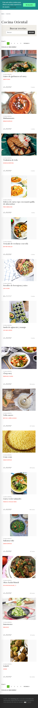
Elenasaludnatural (8, 163)
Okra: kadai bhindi (11, 582)
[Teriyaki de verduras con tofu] (19, 228)
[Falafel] (19, 651)
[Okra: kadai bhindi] (19, 567)
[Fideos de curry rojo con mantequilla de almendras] (19, 186)
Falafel (6, 666)
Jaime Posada (6, 79)
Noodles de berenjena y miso (15, 285)
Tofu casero (8, 415)
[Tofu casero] (19, 400)
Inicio (2, 14)
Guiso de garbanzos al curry (15, 76)
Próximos (26, 43)
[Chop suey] (19, 358)
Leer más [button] (13, 7)
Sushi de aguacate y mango (14, 327)
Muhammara (8, 118)
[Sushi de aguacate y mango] (19, 312)
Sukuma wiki (8, 541)
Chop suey (7, 373)
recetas (8, 14)
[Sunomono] (19, 609)
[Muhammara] (19, 103)
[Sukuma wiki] (19, 525)
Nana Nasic (6, 627)
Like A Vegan (6, 288)
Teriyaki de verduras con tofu (15, 244)
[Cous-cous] (19, 442)
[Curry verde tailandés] (19, 483)
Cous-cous (7, 457)
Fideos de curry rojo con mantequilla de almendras (19, 203)
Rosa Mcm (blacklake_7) (9, 585)
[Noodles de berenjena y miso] (19, 270)
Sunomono (7, 624)
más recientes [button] (12, 47)
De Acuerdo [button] (29, 5)
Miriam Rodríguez (7, 121)
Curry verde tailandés (12, 499)
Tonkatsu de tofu (10, 160)
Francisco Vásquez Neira (10, 501)
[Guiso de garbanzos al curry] (19, 61)
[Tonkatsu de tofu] (19, 145)
